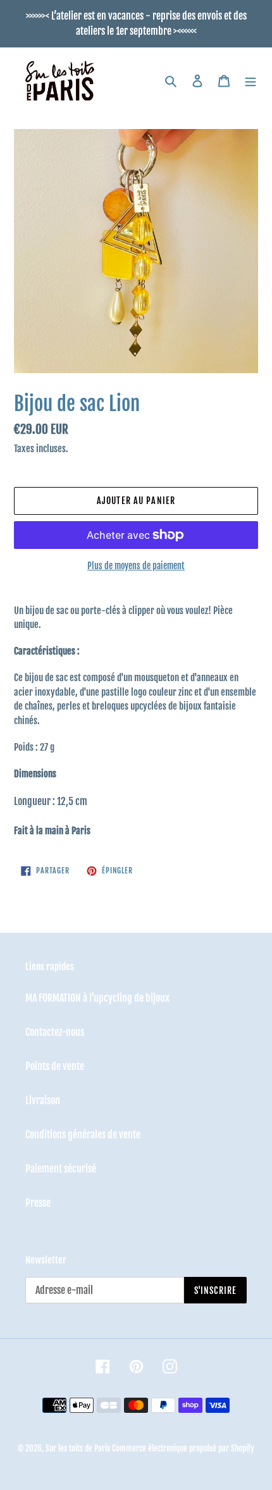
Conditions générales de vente (82, 1134)
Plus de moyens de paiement (136, 565)
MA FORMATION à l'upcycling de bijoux (97, 998)
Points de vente (54, 1066)
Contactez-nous (54, 1032)
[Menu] (250, 81)
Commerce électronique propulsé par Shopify (183, 1448)
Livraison (42, 1100)
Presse (38, 1203)
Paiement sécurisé (60, 1168)
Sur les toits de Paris (78, 1448)
